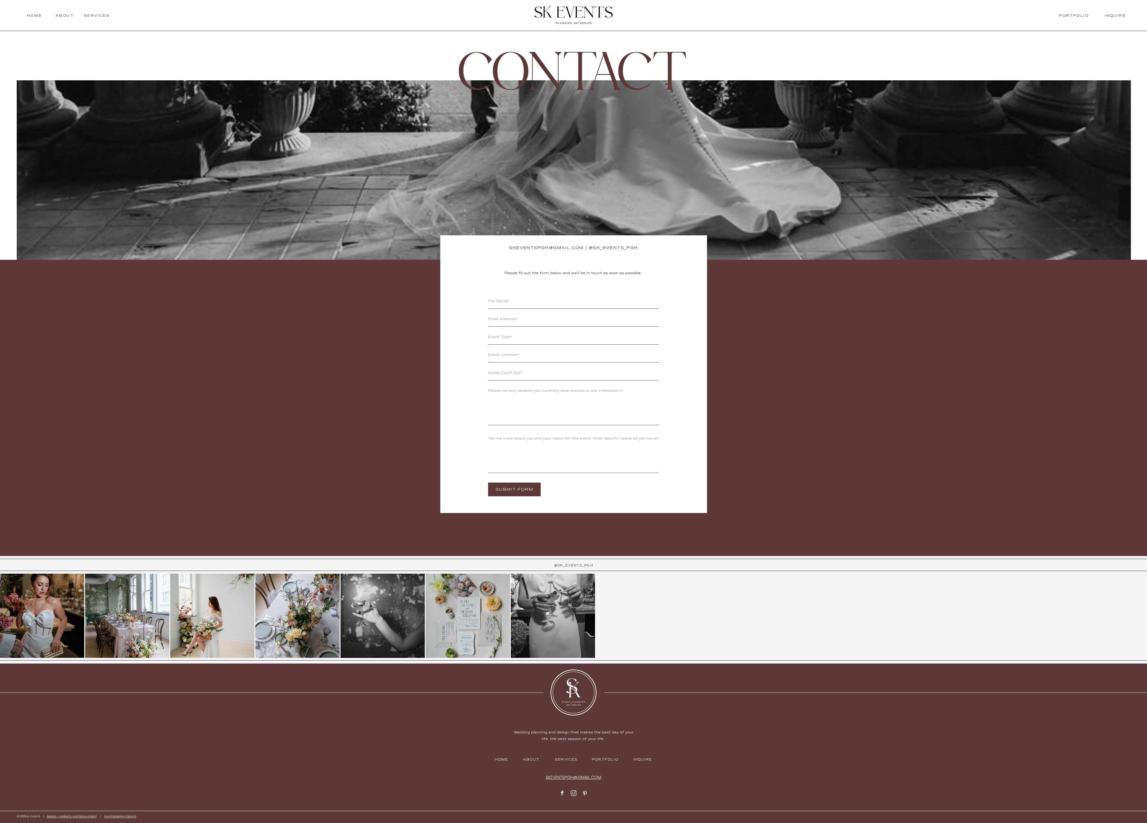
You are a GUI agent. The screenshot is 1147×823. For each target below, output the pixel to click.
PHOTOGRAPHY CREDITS (120, 816)
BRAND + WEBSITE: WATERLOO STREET (72, 816)
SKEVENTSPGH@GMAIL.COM (546, 247)
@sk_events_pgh (613, 247)
